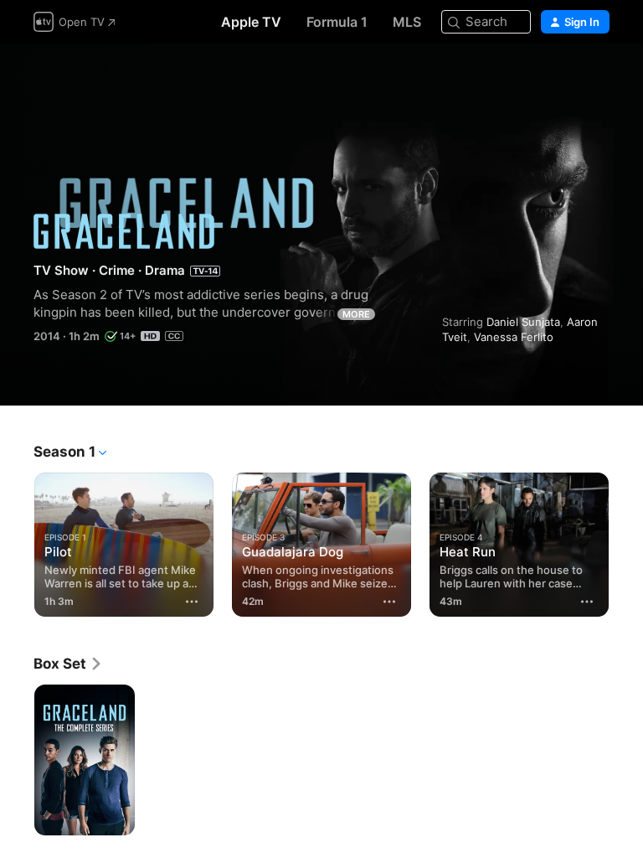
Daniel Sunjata (523, 321)
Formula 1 (337, 21)
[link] (68, 663)
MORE (356, 314)
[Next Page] (626, 541)
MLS (407, 21)
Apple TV (251, 21)
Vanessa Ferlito (513, 337)
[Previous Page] (16, 541)
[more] (191, 601)
